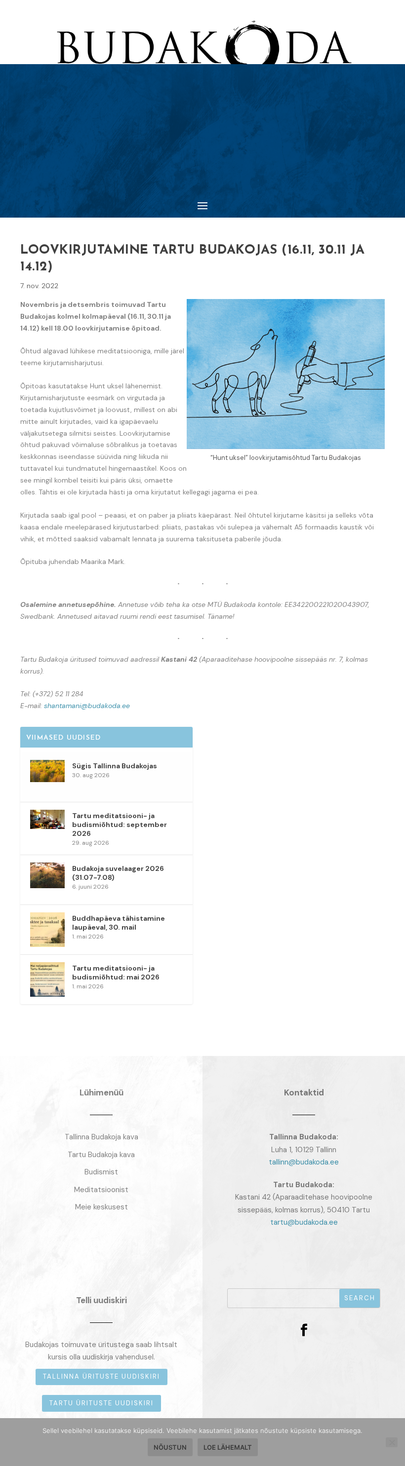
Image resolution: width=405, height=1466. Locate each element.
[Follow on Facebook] (303, 1330)
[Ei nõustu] (392, 1442)
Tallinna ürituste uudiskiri (101, 1376)
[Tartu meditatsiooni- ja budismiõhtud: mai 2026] (47, 979)
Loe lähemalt (227, 1447)
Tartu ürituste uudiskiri (101, 1403)
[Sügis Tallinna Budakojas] (47, 777)
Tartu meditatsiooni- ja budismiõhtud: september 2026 (119, 824)
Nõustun (170, 1447)
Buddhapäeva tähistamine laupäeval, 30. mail (118, 923)
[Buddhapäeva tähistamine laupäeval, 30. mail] (47, 929)
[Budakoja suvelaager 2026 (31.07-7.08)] (47, 880)
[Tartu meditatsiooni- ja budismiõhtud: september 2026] (47, 827)
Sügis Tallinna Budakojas (114, 765)
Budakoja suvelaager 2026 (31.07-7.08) (118, 873)
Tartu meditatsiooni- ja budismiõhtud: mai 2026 (116, 972)
